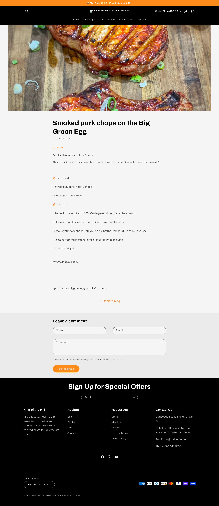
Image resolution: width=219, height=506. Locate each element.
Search (115, 417)
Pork (69, 428)
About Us (116, 422)
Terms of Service (120, 433)
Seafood (71, 433)
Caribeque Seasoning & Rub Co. (45, 495)
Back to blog (111, 301)
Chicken (71, 422)
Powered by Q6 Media (70, 495)
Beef (70, 417)
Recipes (116, 428)
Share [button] (59, 147)
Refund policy (119, 439)
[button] (27, 11)
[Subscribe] (134, 397)
